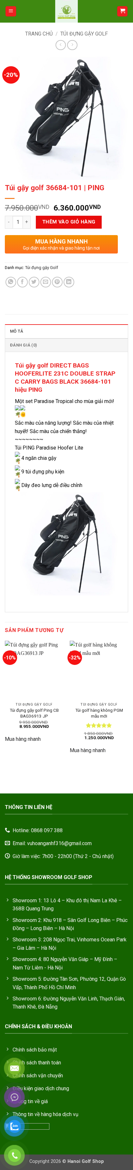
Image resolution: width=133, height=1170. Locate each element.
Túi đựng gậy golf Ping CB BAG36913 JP (34, 713)
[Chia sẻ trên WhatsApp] (10, 282)
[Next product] (61, 45)
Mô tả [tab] (16, 331)
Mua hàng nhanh (23, 739)
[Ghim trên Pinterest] (57, 282)
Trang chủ (39, 34)
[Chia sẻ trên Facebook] (22, 282)
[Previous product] (72, 45)
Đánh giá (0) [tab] (23, 345)
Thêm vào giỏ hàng (69, 222)
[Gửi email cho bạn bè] (45, 282)
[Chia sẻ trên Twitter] (34, 282)
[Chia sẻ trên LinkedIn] (69, 282)
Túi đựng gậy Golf (84, 34)
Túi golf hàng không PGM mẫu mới (99, 713)
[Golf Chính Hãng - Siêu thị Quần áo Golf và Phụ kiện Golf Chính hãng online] (66, 11)
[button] (10, 11)
